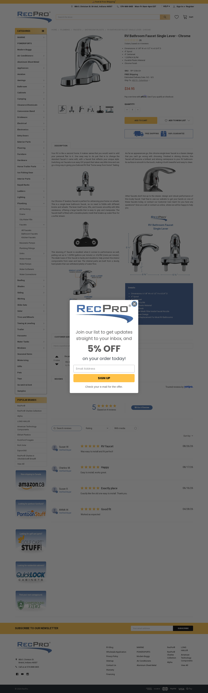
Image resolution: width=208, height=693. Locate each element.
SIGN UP (104, 378)
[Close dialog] (134, 304)
